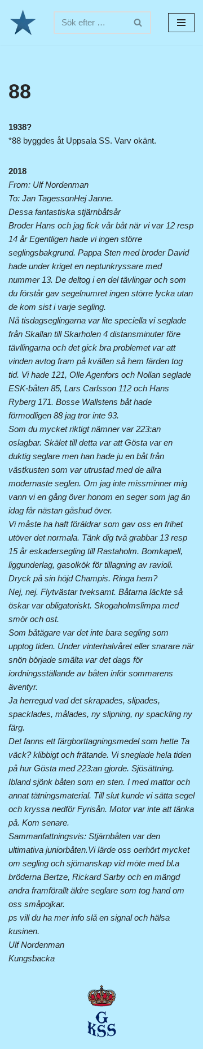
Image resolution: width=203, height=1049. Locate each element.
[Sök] (138, 22)
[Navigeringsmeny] (181, 22)
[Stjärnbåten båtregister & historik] (22, 22)
